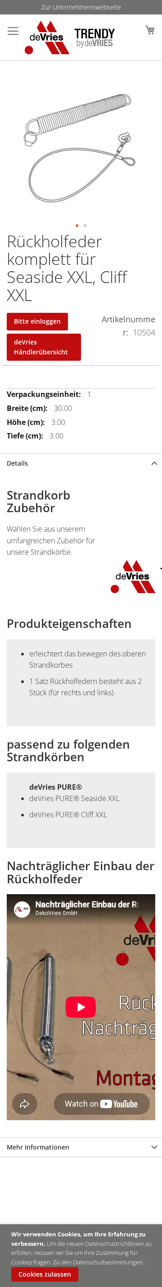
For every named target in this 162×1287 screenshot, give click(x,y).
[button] (77, 225)
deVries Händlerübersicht (41, 347)
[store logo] (62, 37)
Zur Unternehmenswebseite (81, 7)
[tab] (81, 463)
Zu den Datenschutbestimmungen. (98, 1262)
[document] (82, 1256)
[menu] (81, 7)
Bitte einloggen (37, 321)
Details (17, 463)
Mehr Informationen (38, 1147)
